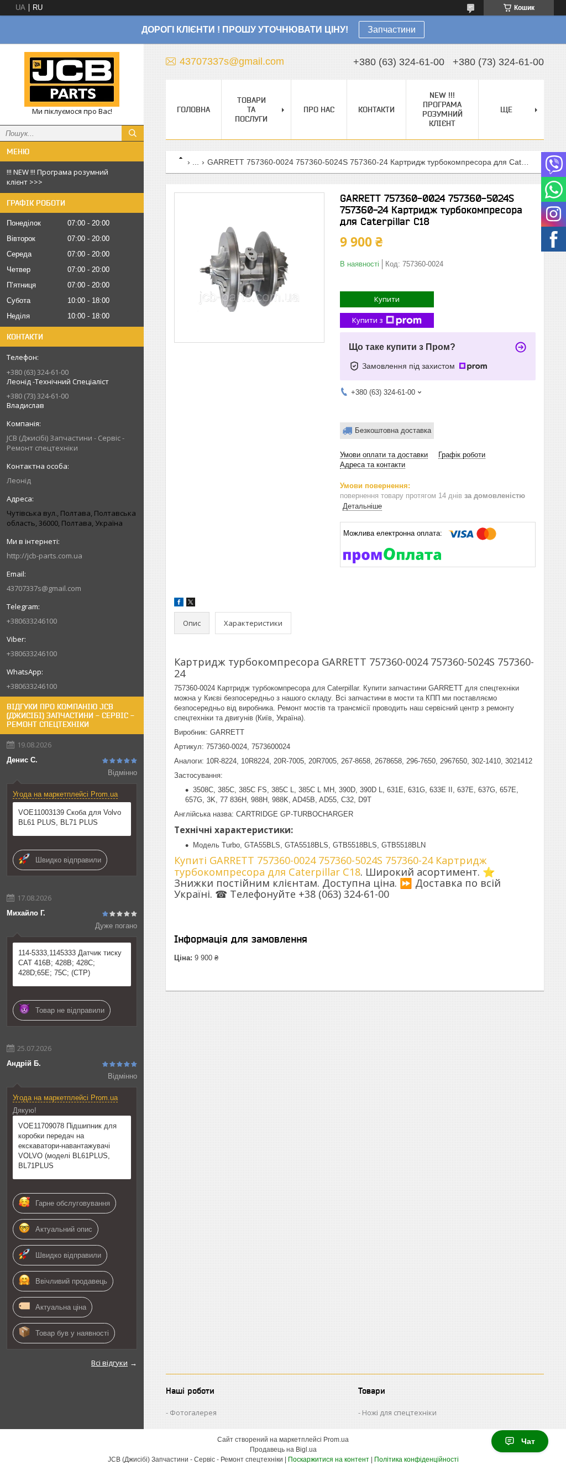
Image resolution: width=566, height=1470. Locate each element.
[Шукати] (133, 133)
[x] (190, 604)
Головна (193, 109)
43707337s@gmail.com (44, 588)
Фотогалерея (193, 1412)
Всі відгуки (109, 1363)
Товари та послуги (251, 109)
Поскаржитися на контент (328, 1459)
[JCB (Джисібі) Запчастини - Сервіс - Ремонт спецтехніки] (71, 79)
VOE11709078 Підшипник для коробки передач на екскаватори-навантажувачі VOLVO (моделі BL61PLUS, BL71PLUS (67, 1146)
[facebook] (179, 604)
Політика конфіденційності (416, 1459)
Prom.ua (336, 1439)
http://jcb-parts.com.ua (44, 556)
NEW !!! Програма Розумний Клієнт (442, 109)
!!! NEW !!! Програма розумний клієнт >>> (57, 177)
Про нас (318, 109)
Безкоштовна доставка (393, 430)
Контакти (376, 109)
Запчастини (392, 29)
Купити (387, 299)
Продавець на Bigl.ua (283, 1449)
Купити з (367, 320)
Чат (528, 1441)
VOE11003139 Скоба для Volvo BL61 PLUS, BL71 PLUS (69, 817)
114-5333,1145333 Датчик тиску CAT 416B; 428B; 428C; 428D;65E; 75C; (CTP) (70, 963)
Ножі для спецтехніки (399, 1412)
